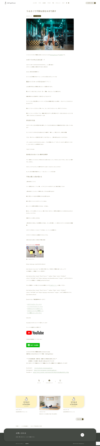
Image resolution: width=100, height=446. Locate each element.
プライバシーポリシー (20, 443)
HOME (17, 426)
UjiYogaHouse (54, 54)
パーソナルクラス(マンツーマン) (35, 306)
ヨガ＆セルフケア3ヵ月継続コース (35, 310)
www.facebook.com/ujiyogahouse (43, 368)
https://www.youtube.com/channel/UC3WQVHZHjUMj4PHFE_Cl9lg (51, 372)
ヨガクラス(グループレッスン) (34, 304)
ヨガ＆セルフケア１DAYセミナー (35, 308)
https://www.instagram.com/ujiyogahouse (45, 370)
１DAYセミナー (53, 285)
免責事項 (26, 443)
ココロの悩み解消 (24, 426)
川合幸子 (61, 54)
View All (79, 419)
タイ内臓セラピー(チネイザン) (34, 312)
